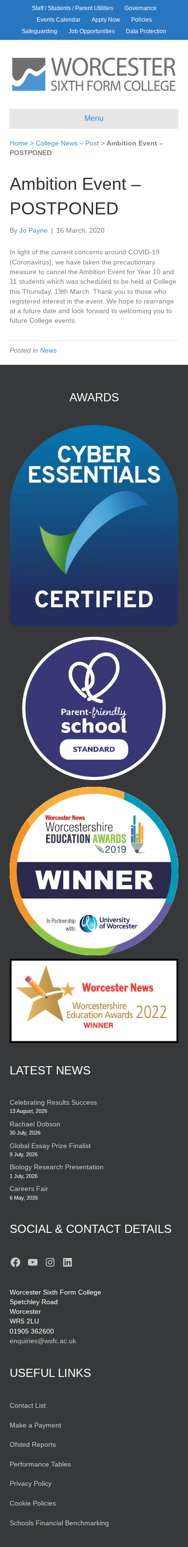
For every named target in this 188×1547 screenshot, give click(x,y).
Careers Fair (29, 1188)
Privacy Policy (31, 1483)
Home (19, 143)
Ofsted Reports (33, 1444)
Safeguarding (39, 31)
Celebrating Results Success (53, 1102)
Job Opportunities (91, 31)
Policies (141, 19)
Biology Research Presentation (57, 1167)
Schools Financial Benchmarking (59, 1523)
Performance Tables (40, 1464)
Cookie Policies (33, 1503)
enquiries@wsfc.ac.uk (43, 1341)
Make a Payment (35, 1425)
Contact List (28, 1405)
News (48, 350)
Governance (140, 8)
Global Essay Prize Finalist (50, 1146)
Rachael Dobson (35, 1124)
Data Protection (146, 31)
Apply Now (106, 19)
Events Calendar (59, 19)
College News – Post (67, 143)
